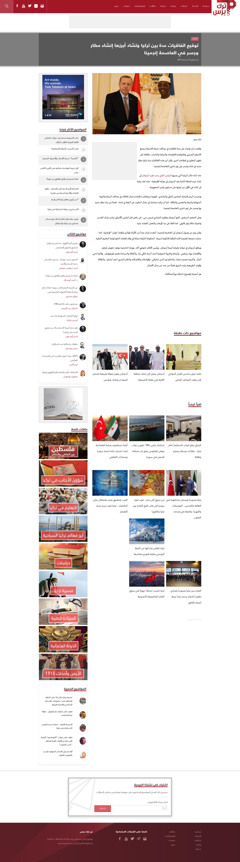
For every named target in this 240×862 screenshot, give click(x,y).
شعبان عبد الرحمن (69, 308)
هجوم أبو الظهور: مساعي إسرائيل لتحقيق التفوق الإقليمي (62, 245)
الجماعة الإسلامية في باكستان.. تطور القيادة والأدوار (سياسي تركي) (61, 190)
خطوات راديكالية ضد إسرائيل (65, 344)
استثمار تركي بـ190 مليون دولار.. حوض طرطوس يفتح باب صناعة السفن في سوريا (147, 451)
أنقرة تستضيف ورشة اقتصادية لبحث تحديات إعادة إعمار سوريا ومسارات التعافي (112, 451)
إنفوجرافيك (139, 6)
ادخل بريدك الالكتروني (158, 802)
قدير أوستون (72, 252)
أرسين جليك (72, 320)
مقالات (152, 6)
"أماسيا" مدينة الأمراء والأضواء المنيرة (60, 158)
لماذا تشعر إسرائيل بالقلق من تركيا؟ (62, 179)
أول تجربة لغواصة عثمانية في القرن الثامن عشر (59, 170)
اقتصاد (195, 6)
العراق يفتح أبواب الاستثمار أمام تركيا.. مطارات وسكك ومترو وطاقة (184, 451)
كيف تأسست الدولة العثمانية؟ (64, 148)
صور (116, 6)
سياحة (163, 6)
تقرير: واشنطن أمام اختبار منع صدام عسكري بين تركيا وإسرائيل (62, 221)
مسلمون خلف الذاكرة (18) (66, 304)
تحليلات (183, 6)
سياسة (206, 6)
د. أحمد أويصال (71, 280)
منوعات (126, 6)
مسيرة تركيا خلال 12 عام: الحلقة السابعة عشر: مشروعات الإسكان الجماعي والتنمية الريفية (58, 700)
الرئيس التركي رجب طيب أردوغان (157, 175)
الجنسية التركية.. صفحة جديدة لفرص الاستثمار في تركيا (57, 726)
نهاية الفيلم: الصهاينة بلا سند (64, 316)
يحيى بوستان (71, 348)
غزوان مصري (72, 296)
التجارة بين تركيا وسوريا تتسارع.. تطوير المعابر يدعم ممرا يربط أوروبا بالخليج (185, 596)
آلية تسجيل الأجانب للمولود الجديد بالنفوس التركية (57, 753)
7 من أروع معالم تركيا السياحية (64, 199)
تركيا (192, 148)
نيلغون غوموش (70, 376)
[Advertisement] (114, 159)
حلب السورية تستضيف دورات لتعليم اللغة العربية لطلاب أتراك (61, 140)
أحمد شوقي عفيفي (68, 268)
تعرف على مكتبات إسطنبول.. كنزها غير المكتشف (57, 713)
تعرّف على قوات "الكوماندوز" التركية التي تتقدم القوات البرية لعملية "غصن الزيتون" (56, 740)
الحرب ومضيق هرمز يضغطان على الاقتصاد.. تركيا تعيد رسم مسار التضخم (110, 505)
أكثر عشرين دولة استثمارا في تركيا (63, 209)
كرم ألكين (73, 364)
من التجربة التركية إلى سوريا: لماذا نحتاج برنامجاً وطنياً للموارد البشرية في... (60, 289)
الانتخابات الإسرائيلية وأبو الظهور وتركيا (60, 372)
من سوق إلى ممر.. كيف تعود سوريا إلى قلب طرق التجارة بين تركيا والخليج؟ (148, 505)
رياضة (173, 6)
